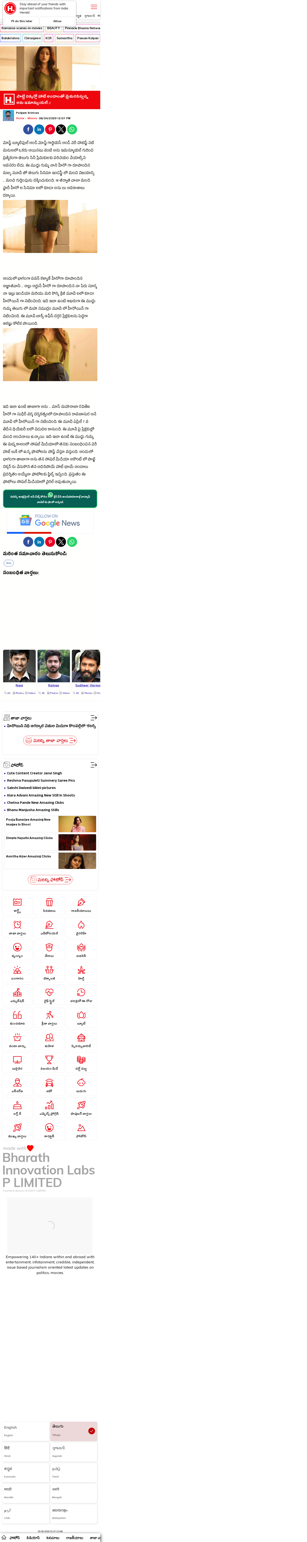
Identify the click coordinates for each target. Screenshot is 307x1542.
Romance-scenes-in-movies (21, 28)
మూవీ (17, 173)
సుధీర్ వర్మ (25, 415)
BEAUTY (53, 28)
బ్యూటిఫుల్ (20, 143)
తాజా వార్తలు (21, 717)
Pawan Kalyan (88, 38)
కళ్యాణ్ (46, 279)
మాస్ (56, 407)
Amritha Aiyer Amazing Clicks (28, 857)
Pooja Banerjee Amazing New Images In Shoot (28, 823)
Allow (57, 21)
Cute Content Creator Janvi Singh (34, 773)
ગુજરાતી (89, 16)
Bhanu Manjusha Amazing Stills (33, 810)
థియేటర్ (19, 430)
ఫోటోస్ (17, 765)
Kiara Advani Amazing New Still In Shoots (41, 795)
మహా (33, 309)
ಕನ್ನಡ (78, 16)
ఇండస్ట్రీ (57, 173)
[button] (28, 129)
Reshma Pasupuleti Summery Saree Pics (41, 781)
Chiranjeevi (32, 38)
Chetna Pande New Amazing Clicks (35, 803)
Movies (33, 118)
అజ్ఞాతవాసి (12, 286)
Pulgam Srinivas (27, 113)
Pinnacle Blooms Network (84, 28)
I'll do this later (21, 21)
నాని (53, 166)
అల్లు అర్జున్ (33, 286)
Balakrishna (10, 38)
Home (20, 118)
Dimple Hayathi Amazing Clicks (29, 838)
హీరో (62, 166)
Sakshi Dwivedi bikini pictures (31, 788)
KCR (49, 38)
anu (8, 563)
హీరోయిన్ (11, 302)
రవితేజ (84, 407)
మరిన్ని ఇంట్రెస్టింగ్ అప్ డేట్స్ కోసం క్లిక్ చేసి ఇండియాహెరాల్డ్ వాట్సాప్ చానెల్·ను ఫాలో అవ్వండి (50, 499)
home (3, 1537)
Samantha (64, 38)
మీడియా (62, 460)
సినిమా (45, 173)
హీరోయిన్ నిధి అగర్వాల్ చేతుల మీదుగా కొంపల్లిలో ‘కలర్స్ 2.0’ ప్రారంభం (51, 726)
